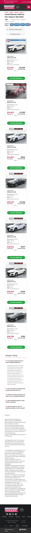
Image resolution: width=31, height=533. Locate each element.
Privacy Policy (17, 525)
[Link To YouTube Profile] (13, 514)
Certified (4, 516)
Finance (11, 516)
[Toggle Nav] (29, 7)
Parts (23, 516)
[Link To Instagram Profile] (16, 514)
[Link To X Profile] (10, 514)
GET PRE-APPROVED (16, 78)
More (15, 70)
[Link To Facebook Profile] (7, 514)
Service (18, 516)
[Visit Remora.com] (22, 529)
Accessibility (25, 525)
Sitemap (11, 525)
